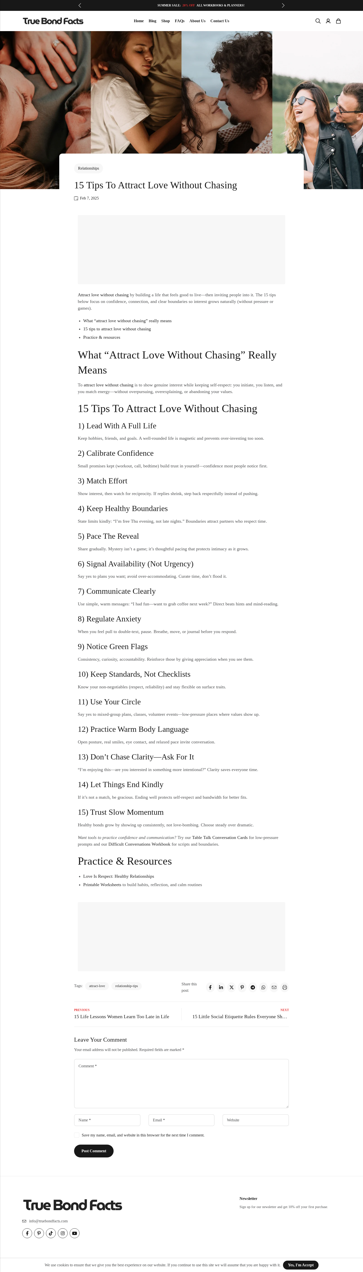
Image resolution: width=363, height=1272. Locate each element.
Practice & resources (101, 337)
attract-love (97, 986)
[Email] (274, 987)
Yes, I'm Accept (301, 1265)
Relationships (88, 168)
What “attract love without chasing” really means (127, 320)
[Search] (318, 21)
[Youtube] (75, 1233)
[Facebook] (210, 987)
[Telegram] (252, 987)
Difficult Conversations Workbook (139, 844)
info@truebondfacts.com (48, 1221)
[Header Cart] (338, 21)
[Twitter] (231, 987)
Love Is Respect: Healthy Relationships (118, 876)
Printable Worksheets (102, 884)
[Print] (284, 987)
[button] (80, 5)
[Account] (328, 21)
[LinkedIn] (221, 987)
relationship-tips (126, 986)
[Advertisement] (183, 250)
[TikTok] (51, 1233)
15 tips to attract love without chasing (117, 328)
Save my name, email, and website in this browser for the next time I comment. (143, 1135)
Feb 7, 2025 (89, 198)
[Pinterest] (242, 987)
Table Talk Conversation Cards (220, 837)
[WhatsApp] (263, 987)
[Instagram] (63, 1233)
